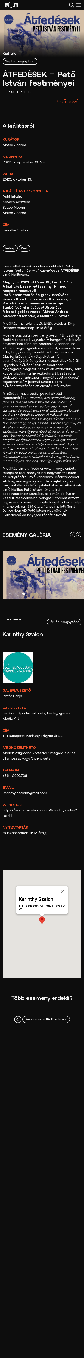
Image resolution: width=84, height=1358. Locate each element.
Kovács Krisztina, (17, 202)
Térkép (10, 248)
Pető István (68, 102)
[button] (42, 920)
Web (24, 248)
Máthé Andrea (14, 145)
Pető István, (12, 197)
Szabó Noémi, (14, 208)
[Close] (63, 891)
